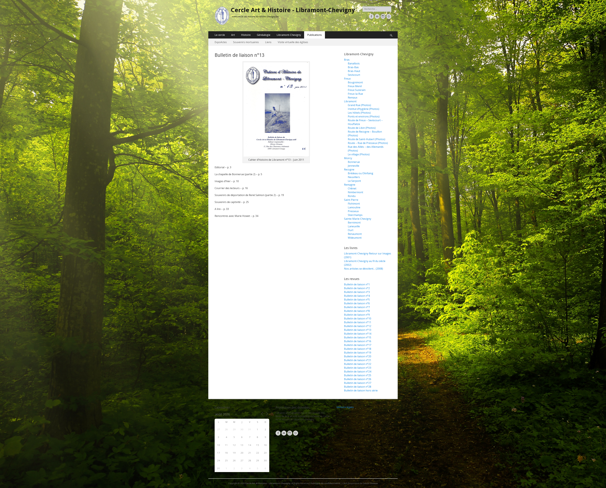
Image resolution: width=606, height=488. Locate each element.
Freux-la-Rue (355, 93)
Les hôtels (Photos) (359, 112)
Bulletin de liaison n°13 (357, 330)
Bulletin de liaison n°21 (357, 360)
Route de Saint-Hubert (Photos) (366, 139)
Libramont (350, 101)
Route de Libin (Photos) (362, 128)
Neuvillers (354, 177)
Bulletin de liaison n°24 (357, 371)
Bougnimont (355, 82)
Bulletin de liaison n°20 (357, 356)
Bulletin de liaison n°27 (357, 383)
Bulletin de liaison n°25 (357, 375)
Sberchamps (355, 215)
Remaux (352, 97)
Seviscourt (354, 75)
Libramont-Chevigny (289, 35)
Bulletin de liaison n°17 (357, 345)
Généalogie (263, 35)
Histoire (246, 35)
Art (233, 35)
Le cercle (220, 35)
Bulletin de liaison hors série (361, 390)
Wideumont (355, 237)
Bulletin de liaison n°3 (357, 292)
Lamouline (354, 207)
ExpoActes (221, 42)
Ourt (350, 230)
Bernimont (354, 222)
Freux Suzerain (356, 90)
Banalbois (354, 63)
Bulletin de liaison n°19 (357, 352)
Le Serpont (354, 181)
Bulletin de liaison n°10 (357, 318)
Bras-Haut (354, 71)
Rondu (352, 196)
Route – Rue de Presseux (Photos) (368, 143)
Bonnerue (354, 162)
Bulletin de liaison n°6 (357, 303)
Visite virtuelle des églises (293, 42)
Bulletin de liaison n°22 (357, 364)
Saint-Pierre (351, 200)
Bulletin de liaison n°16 (357, 341)
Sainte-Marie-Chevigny (357, 218)
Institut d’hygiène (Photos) (363, 109)
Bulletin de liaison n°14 (357, 333)
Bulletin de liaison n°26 (357, 379)
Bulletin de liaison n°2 (357, 288)
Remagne (349, 184)
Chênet (352, 188)
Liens (268, 42)
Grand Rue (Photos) (359, 105)
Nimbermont (355, 192)
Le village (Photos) (359, 154)
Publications (314, 35)
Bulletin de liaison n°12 (357, 326)
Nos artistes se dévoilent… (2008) (363, 268)
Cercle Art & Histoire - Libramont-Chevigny (293, 10)
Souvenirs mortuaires (246, 42)
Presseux (353, 211)
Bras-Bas (353, 67)
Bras (347, 59)
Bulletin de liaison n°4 (357, 296)
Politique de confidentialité (325, 483)
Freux (347, 78)
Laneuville (354, 226)
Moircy (348, 158)
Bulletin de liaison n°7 (357, 307)
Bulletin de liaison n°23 (357, 367)
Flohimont (354, 203)
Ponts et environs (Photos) (364, 116)
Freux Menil (355, 86)
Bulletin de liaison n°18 (357, 349)
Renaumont (355, 234)
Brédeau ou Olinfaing (360, 173)
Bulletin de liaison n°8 (357, 311)
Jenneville (353, 165)
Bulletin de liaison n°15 (357, 337)
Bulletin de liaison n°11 (357, 322)
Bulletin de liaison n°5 (357, 299)
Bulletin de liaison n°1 (357, 284)
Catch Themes (370, 483)
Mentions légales (345, 407)
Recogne (349, 169)
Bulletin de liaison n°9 (357, 314)
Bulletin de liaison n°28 (357, 386)
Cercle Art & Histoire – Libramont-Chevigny (267, 483)
